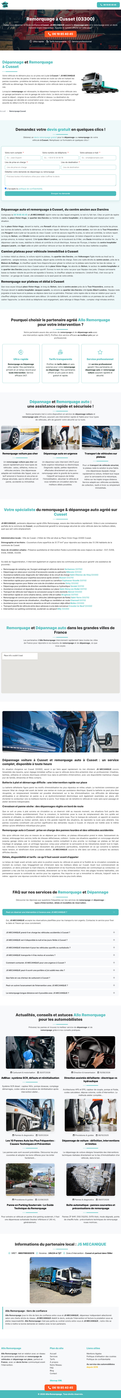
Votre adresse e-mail (89, 153)
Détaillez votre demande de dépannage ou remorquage (29, 172)
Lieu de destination (69, 162)
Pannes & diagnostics (24, 1135)
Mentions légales (94, 1353)
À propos (54, 1362)
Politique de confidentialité (98, 1359)
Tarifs (52, 1359)
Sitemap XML (56, 1380)
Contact (53, 1373)
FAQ (51, 1368)
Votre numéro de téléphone (54, 153)
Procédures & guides (84, 1135)
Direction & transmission (84, 1072)
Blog (52, 1370)
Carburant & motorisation (24, 1072)
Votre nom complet (13, 153)
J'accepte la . (25, 188)
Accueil (3, 111)
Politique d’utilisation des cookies (101, 1356)
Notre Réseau (56, 1365)
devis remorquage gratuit (45, 137)
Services (53, 1356)
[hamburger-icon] (92, 4)
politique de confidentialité (30, 188)
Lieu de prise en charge (15, 162)
